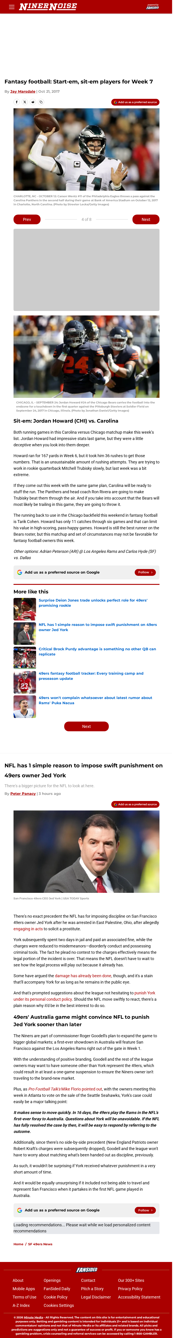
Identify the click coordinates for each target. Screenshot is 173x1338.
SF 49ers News (40, 1244)
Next (146, 219)
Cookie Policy (56, 1297)
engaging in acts (28, 928)
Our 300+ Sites (131, 1280)
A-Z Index (21, 1305)
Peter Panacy (23, 794)
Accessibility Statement (139, 1297)
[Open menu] (11, 6)
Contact (88, 1280)
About (18, 1280)
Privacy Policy (130, 1288)
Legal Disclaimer (96, 1297)
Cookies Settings (59, 1305)
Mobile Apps (24, 1288)
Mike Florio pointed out (65, 1089)
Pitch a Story (92, 1288)
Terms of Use (24, 1297)
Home (18, 1244)
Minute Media (33, 1317)
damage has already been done (83, 975)
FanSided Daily (57, 1288)
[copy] (41, 102)
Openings (52, 1280)
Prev (27, 219)
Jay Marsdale (22, 91)
